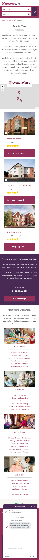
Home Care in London (20, 398)
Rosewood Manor (14, 232)
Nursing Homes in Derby (19, 446)
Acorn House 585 (14, 138)
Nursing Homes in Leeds (19, 443)
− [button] (2, 89)
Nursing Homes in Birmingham (19, 438)
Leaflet (36, 108)
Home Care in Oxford (19, 395)
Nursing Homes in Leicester (19, 449)
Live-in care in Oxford (19, 486)
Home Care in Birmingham (19, 400)
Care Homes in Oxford (19, 366)
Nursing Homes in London (19, 452)
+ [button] (2, 86)
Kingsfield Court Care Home (19, 185)
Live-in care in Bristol (19, 489)
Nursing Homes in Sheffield (20, 440)
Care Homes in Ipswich (19, 361)
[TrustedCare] (11, 3)
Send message (19, 298)
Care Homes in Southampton (19, 358)
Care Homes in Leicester (19, 355)
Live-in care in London (19, 480)
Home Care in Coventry (19, 403)
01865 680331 (19, 291)
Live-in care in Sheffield (19, 494)
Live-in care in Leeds (19, 491)
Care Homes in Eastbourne (19, 363)
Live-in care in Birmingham (19, 483)
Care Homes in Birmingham (20, 352)
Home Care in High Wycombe (19, 406)
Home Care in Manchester (19, 409)
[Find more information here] (20, 531)
